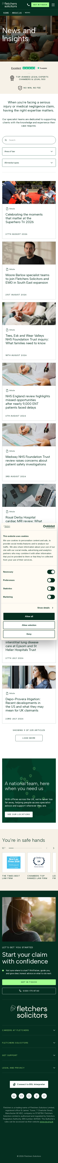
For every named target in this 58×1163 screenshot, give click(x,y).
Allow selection (29, 625)
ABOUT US (17, 13)
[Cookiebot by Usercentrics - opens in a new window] (43, 527)
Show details (43, 608)
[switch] (51, 580)
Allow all (29, 616)
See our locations (19, 814)
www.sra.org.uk (46, 1122)
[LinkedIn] (14, 1096)
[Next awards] (54, 848)
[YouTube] (44, 1096)
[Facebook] (36, 1096)
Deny (29, 634)
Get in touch (40, 5)
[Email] (21, 1096)
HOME (6, 13)
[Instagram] (29, 1096)
